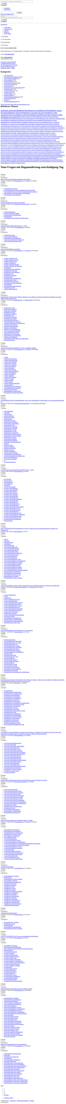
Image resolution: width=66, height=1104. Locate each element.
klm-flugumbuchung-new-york (12, 643)
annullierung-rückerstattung (11, 896)
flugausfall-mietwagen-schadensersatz (14, 1067)
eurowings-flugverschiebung (19, 156)
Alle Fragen (7, 27)
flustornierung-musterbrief (11, 433)
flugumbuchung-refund (10, 280)
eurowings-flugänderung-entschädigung (51, 152)
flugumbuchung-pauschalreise (12, 706)
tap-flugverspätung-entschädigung (13, 961)
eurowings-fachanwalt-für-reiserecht (14, 239)
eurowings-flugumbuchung (45, 153)
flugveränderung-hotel (10, 837)
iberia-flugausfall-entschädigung (12, 1021)
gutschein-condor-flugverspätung (11, 152)
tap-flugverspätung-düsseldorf (12, 959)
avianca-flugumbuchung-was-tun (13, 605)
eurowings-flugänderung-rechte (46, 140)
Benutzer (6, 32)
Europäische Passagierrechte (8, 62)
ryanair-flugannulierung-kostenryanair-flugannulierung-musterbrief (22, 843)
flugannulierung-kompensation (12, 391)
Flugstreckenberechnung (10, 101)
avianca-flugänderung (10, 595)
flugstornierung (8, 419)
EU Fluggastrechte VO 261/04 (9, 65)
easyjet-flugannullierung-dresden (13, 567)
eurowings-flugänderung (21, 124)
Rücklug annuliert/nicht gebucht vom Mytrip (13, 202)
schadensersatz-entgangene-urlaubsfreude (35, 128)
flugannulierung (8, 520)
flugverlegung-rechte (55, 115)
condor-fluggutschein (24, 155)
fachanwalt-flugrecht (57, 161)
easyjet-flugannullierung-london (12, 564)
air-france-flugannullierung (11, 511)
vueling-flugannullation (10, 362)
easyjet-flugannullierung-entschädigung (14, 561)
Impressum (13, 1100)
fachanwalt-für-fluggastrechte (21, 150)
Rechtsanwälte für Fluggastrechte (13, 87)
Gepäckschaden (8, 94)
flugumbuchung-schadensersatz (19, 129)
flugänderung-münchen (10, 317)
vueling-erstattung (9, 375)
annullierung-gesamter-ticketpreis (13, 891)
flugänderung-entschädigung (35, 110)
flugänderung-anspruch (10, 613)
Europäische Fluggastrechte (11, 77)
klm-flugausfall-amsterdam (11, 661)
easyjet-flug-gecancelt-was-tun (12, 574)
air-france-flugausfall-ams (11, 497)
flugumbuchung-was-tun (47, 160)
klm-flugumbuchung (9, 639)
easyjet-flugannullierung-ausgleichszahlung (16, 570)
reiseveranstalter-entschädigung (12, 1004)
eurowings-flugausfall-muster (12, 764)
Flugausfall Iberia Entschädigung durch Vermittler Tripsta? (16, 989)
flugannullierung (5, 163)
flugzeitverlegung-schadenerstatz (13, 619)
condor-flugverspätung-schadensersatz (40, 155)
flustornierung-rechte (9, 420)
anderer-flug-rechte (9, 417)
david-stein (33, 587)
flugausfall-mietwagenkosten (12, 1069)
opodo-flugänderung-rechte (11, 332)
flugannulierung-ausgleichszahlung (13, 392)
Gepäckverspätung (9, 90)
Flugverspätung (8, 80)
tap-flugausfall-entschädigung (12, 976)
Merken (5, 3)
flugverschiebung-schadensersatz (37, 145)
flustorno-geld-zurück (10, 448)
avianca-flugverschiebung (11, 612)
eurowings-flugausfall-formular (12, 761)
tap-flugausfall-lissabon (10, 972)
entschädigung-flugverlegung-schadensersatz (50, 118)
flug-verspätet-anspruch (26, 122)
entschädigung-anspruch (40, 117)
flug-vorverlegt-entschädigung (12, 331)
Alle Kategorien (8, 75)
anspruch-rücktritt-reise (10, 883)
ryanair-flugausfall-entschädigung (13, 854)
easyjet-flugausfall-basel (10, 556)
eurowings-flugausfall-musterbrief (13, 751)
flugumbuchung (8, 277)
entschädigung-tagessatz (10, 945)
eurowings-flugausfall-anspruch (12, 743)
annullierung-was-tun (10, 888)
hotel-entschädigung (6, 156)
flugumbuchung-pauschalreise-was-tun (14, 710)
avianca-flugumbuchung (10, 601)
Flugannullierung (8, 81)
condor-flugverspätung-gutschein (53, 136)
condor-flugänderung (36, 150)
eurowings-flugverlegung (11, 789)
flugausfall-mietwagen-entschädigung (14, 1064)
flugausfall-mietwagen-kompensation (14, 1070)
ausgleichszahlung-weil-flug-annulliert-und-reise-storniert (19, 190)
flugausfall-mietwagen (10, 1061)
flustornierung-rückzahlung (11, 423)
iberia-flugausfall (8, 1015)
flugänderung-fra (8, 274)
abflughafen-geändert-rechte (52, 150)
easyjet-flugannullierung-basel (12, 565)
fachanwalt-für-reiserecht (9, 117)
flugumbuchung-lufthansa (11, 320)
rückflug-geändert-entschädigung (13, 266)
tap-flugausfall (8, 967)
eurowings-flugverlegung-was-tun (13, 798)
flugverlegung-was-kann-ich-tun (55, 143)
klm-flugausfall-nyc (9, 658)
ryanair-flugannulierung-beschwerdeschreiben (16, 845)
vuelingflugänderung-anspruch (12, 388)
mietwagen (7, 1055)
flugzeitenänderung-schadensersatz (50, 148)
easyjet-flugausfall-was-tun (11, 554)
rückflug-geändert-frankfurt (11, 264)
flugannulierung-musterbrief (11, 700)
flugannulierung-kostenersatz (12, 809)
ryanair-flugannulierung (10, 839)
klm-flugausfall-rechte (10, 655)
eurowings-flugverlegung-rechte (12, 241)
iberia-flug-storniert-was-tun (11, 1029)
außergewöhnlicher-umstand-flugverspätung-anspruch (34, 133)
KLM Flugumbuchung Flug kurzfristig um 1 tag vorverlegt (17, 630)
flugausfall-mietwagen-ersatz (12, 1075)
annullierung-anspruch (10, 885)
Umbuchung (7, 86)
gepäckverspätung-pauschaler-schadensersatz (13, 160)
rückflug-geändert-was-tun (11, 260)
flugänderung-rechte (54, 110)
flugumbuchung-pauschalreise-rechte (14, 704)
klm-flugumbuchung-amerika (12, 646)
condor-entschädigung (12, 155)
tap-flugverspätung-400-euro (12, 964)
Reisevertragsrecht (9, 84)
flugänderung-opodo (9, 312)
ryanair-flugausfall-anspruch (11, 857)
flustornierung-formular (10, 439)
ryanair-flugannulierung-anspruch (13, 848)
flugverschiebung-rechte (18, 115)
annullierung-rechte (9, 887)
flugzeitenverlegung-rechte (40, 138)
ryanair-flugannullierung (45, 161)
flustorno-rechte (8, 445)
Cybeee (27, 181)
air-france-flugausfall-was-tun (12, 508)
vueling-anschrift (8, 380)
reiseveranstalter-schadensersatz (12, 1002)
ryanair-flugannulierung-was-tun (13, 846)
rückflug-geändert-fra (10, 263)
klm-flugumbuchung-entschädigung (13, 652)
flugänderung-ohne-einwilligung (13, 717)
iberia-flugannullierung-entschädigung (14, 1009)
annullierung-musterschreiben (12, 900)
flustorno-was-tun (9, 449)
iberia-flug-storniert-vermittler (12, 1033)
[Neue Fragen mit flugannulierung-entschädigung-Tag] (1, 170)
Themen (6, 30)
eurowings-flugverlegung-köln (12, 794)
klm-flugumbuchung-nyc (11, 644)
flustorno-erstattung (9, 446)
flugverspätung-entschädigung (10, 153)
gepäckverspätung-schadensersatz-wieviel (32, 143)
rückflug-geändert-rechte (10, 258)
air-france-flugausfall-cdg (11, 502)
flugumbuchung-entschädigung (12, 278)
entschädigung (5, 118)
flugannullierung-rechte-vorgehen (13, 578)
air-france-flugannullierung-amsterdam (14, 514)
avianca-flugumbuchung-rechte (12, 604)
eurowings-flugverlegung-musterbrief (14, 800)
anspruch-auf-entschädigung (12, 110)
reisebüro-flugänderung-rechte (38, 124)
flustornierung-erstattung (10, 422)
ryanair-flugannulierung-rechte (12, 840)
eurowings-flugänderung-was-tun (29, 153)
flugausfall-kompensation (11, 670)
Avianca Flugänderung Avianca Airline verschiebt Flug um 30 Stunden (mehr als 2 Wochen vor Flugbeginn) (30, 585)
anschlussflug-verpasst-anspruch (13, 769)
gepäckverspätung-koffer (28, 147)
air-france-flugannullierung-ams (12, 513)
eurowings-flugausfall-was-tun (12, 749)
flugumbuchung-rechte (10, 712)
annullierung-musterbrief (10, 899)
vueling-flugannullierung (11, 360)
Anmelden (7, 8)
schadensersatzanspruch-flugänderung (22, 118)
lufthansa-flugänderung (10, 328)
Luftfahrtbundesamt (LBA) (8, 63)
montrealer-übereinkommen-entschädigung (45, 158)
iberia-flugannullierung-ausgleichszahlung (15, 1013)
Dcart (27, 822)
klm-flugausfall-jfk (9, 663)
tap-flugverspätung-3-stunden (12, 965)
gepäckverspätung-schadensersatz (11, 128)
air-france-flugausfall (9, 487)
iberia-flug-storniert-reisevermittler (13, 1035)
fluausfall (6, 541)
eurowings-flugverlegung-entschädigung (15, 802)
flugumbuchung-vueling (10, 389)
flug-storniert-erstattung (10, 459)
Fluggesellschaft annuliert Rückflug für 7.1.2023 (14, 226)
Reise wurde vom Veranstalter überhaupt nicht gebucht (15, 179)
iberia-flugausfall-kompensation (12, 1022)
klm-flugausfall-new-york (11, 656)
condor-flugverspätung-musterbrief (50, 156)
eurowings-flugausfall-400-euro (12, 757)
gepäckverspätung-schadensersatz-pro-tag (49, 147)
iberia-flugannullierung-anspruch (13, 1010)
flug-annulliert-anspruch (10, 880)
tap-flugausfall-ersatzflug (11, 978)
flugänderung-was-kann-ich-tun (31, 113)
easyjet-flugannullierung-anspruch (13, 562)
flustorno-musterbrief (9, 451)
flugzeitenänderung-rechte (10, 113)
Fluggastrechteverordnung (8, 66)
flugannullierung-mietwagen (11, 1076)
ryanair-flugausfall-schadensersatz (13, 859)
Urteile (6, 100)
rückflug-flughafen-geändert (11, 213)
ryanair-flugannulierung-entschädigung (14, 842)
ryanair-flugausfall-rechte (11, 856)
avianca (6, 596)
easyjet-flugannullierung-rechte (12, 559)
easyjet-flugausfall (9, 545)
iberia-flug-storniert (9, 1026)
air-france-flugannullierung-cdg (12, 517)
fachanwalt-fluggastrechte (58, 155)
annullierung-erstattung (10, 897)
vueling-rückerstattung (10, 377)
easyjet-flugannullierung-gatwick (13, 568)
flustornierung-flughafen (10, 440)
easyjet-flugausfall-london (11, 551)
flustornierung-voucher (10, 429)
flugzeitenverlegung (25, 117)
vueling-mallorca (8, 385)
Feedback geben (8, 1098)
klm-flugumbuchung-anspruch (12, 650)
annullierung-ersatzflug (10, 894)
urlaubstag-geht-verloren (10, 324)
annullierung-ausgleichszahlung (12, 903)
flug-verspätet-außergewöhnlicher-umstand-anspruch (47, 131)
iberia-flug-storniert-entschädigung (13, 1032)
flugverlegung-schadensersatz (41, 126)
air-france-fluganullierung (11, 496)
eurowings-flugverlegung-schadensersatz (15, 803)
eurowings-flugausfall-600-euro (12, 758)
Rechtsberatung (8, 89)
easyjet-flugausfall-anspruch (11, 548)
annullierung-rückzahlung (11, 893)
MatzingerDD (29, 300)
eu (4, 460)
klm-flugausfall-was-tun (10, 664)
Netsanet (28, 250)
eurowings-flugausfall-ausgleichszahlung (15, 760)
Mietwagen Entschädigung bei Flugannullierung (14, 1044)
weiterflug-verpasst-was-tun (17, 163)
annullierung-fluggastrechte (11, 905)
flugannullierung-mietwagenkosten (13, 1078)
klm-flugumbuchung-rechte (11, 649)
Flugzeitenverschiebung (10, 83)
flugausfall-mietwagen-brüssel (12, 1072)
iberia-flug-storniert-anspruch (12, 1027)
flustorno (6, 443)
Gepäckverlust (8, 92)
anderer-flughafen (9, 416)
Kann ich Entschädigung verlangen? (10, 249)
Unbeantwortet (8, 29)
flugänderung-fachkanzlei (52, 141)
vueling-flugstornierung (10, 359)
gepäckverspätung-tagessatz (30, 152)
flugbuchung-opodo (9, 308)
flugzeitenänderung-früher (9, 133)
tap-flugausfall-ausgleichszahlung (13, 981)
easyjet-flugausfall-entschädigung (13, 553)
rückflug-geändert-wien (10, 261)
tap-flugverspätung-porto (11, 955)
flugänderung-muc (9, 315)
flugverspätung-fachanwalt (37, 129)
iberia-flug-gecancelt (9, 1036)
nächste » (6, 1095)
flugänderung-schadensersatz (37, 115)
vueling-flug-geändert (10, 366)
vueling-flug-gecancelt (10, 363)
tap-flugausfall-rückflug (10, 979)
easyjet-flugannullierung (10, 558)
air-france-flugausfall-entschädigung (14, 507)
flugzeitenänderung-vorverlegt (12, 321)
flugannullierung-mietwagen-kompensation (15, 1083)
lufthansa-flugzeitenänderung (12, 329)
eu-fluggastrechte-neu (10, 462)
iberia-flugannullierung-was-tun (12, 1007)
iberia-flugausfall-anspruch (11, 1016)
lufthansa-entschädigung (34, 156)
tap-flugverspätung (9, 953)
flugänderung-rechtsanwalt (9, 122)
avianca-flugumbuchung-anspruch (13, 602)
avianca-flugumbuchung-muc (12, 607)
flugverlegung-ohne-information (29, 148)
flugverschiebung (6, 150)
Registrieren (7, 9)
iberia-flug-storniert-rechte (11, 1030)
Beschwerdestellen (9, 98)
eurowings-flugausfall (10, 744)
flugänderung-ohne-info (10, 270)
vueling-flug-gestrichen (10, 365)
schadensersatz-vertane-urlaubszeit (20, 126)
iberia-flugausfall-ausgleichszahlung (14, 1024)
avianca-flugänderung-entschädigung (14, 615)
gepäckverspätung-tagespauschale (29, 161)
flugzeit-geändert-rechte (13, 161)
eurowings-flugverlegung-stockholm (14, 795)
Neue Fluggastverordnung (11, 78)
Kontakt (32, 1100)
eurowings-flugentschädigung (10, 143)
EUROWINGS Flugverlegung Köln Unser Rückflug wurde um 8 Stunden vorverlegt (24, 780)
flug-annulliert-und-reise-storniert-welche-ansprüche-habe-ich (20, 191)
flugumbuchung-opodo (10, 318)
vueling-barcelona (9, 379)
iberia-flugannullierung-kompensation (14, 1012)
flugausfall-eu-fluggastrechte (12, 667)
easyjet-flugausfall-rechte (11, 547)
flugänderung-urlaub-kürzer (33, 136)
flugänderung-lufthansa (10, 314)
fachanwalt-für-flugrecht (17, 136)
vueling (6, 357)
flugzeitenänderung (56, 126)
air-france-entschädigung (11, 488)
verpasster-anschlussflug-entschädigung (15, 766)
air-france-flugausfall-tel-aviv (12, 504)
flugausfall (7, 413)
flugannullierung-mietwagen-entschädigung (16, 1080)
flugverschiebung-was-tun (54, 129)
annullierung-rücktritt (10, 890)
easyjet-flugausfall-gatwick (11, 550)
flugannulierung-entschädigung (10, 141)
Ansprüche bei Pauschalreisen (9, 913)
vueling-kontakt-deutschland (12, 383)
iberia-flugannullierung (10, 1006)
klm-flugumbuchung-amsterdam (12, 647)
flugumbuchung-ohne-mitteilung (13, 283)
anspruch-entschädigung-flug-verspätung (46, 122)
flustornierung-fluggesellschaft (12, 442)
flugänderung (32, 140)
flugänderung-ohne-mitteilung (12, 269)
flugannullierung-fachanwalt (11, 829)
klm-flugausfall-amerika (10, 659)
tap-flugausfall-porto (9, 973)
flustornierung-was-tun (10, 431)
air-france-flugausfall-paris (11, 500)
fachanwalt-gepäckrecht (8, 138)
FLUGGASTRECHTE (7, 14)
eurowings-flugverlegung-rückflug (13, 797)
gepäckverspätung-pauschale (19, 140)
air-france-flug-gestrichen (11, 494)
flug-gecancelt (8, 414)
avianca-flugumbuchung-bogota (12, 610)
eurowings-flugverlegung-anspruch (13, 792)
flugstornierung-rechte (23, 131)
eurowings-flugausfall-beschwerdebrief (14, 752)
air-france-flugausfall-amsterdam (13, 499)
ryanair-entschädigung (13, 147)
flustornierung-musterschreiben (12, 434)
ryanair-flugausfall (9, 849)
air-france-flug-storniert (10, 491)
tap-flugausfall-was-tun (10, 975)
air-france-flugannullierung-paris (13, 516)
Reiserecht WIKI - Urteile (8, 68)
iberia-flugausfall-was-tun (11, 1018)
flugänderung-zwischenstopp (12, 334)
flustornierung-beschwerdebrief (12, 436)
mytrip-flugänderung (9, 212)
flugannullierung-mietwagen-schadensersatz (16, 1081)
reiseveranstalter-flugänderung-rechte (45, 120)
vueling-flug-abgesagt (10, 369)
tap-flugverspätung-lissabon (11, 956)
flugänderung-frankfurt (10, 275)
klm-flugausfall (8, 653)
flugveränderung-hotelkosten (12, 836)
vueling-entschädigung (10, 372)
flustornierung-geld (9, 425)
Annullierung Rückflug (7, 866)
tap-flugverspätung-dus (10, 958)
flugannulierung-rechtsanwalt (12, 812)
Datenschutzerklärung (23, 1100)
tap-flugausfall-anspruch (10, 968)
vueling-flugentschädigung (11, 371)
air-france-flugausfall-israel (11, 505)
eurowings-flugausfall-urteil (11, 763)
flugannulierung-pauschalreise (12, 697)
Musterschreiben (8, 95)
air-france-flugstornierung (11, 490)
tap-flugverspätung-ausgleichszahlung (14, 962)
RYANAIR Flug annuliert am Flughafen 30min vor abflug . (17, 820)
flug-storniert (7, 479)
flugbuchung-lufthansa (10, 311)
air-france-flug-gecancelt (10, 493)
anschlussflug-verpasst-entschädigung (32, 141)
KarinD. (28, 349)
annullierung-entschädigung (11, 902)
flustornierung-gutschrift (10, 426)
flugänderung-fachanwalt (8, 131)
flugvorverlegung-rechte (10, 666)
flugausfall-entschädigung (11, 1001)
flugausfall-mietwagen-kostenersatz (13, 1063)
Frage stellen (7, 33)
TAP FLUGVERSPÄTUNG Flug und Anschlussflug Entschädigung (19, 936)
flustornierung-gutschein (10, 428)
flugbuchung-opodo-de (10, 309)
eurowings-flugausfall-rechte (12, 748)
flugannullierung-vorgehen (24, 138)
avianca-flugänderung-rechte (12, 599)
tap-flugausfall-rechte (10, 970)
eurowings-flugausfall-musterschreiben (14, 754)
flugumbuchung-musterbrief (11, 709)
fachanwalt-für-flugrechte (11, 453)
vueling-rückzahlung (9, 374)
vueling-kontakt (8, 382)
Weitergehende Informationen (12, 97)
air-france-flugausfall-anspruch (12, 510)
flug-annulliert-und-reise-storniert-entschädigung (17, 193)
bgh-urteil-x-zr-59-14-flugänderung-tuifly (14, 145)
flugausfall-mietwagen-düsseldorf (13, 1073)
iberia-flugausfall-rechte (10, 1019)
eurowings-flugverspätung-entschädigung (22, 158)
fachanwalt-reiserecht (26, 120)
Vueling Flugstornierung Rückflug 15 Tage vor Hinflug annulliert (18, 348)
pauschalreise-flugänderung (10, 120)
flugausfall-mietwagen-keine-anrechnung (15, 1066)
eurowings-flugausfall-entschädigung (14, 746)
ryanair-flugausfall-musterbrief (12, 851)
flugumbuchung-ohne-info (11, 281)
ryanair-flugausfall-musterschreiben (13, 852)
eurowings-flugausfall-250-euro (12, 755)
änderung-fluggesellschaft (11, 326)
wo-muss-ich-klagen (9, 772)
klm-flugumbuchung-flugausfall (12, 641)
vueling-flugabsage (9, 368)
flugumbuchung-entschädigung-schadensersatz (34, 135)
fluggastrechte (8, 216)
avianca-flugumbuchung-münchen (13, 608)
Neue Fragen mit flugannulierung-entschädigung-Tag (15, 104)
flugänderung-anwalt (7, 124)
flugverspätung (53, 117)
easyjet (6, 539)
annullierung (7, 544)
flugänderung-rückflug (10, 805)
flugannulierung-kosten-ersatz (12, 622)
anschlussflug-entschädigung (33, 160)
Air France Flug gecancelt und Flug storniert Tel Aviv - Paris (17, 470)
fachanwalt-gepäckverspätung (10, 148)
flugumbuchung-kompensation (12, 713)
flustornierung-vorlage (10, 437)
